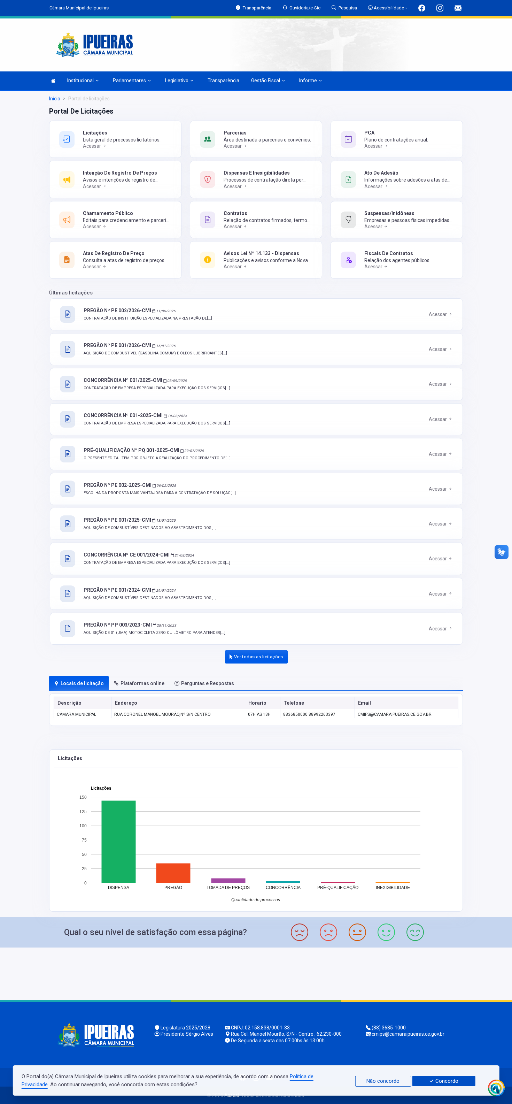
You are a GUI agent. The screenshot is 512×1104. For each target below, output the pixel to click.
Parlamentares (129, 80)
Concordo (446, 1081)
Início (54, 98)
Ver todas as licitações (258, 656)
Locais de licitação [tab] (82, 683)
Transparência (223, 80)
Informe (308, 80)
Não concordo (382, 1081)
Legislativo (176, 80)
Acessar (92, 146)
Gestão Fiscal (265, 80)
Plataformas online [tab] (142, 683)
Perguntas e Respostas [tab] (207, 683)
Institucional (80, 80)
